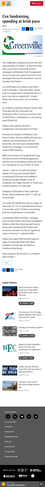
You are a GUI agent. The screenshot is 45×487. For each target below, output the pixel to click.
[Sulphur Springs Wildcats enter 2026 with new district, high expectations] (9, 370)
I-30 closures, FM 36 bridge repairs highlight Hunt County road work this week (30, 314)
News (7, 263)
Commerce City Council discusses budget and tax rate (28, 384)
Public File (8, 442)
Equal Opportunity (11, 437)
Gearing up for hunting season (30, 327)
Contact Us (9, 427)
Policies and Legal (11, 456)
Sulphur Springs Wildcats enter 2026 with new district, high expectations (29, 369)
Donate (37, 3)
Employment (9, 432)
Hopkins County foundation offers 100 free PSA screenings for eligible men (29, 347)
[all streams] (42, 484)
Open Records (10, 447)
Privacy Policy (10, 452)
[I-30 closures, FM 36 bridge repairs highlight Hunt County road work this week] (9, 316)
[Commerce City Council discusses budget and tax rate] (9, 386)
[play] (3, 484)
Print (40, 28)
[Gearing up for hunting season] (9, 331)
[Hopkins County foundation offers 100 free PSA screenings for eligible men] (9, 348)
